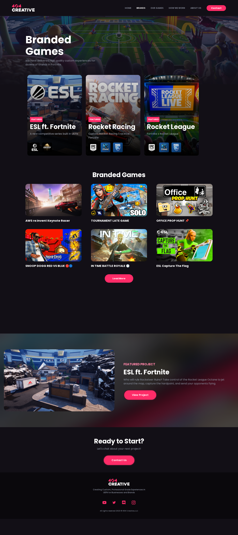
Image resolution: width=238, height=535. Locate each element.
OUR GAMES (157, 8)
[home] (23, 8)
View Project (140, 395)
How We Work (177, 8)
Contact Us (119, 460)
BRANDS (140, 8)
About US (195, 8)
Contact (216, 8)
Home (128, 8)
